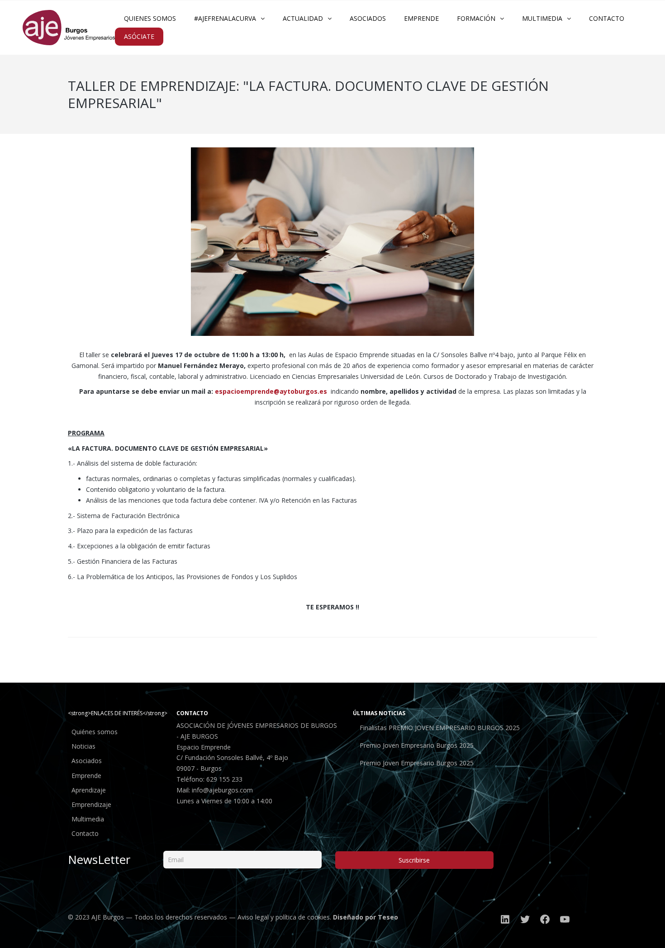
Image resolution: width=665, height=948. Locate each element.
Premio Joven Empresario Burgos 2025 (417, 745)
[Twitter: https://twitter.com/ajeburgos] (525, 919)
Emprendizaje (91, 804)
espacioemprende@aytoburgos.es (271, 391)
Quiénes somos (94, 731)
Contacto (85, 833)
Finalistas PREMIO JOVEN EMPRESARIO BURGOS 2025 (440, 727)
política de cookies (303, 917)
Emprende (86, 775)
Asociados (86, 760)
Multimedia (87, 819)
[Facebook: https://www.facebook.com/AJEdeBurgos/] (545, 919)
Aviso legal (253, 917)
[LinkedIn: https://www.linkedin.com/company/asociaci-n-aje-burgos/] (505, 919)
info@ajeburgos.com (222, 790)
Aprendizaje (88, 790)
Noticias (83, 746)
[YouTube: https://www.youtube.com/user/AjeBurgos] (565, 919)
